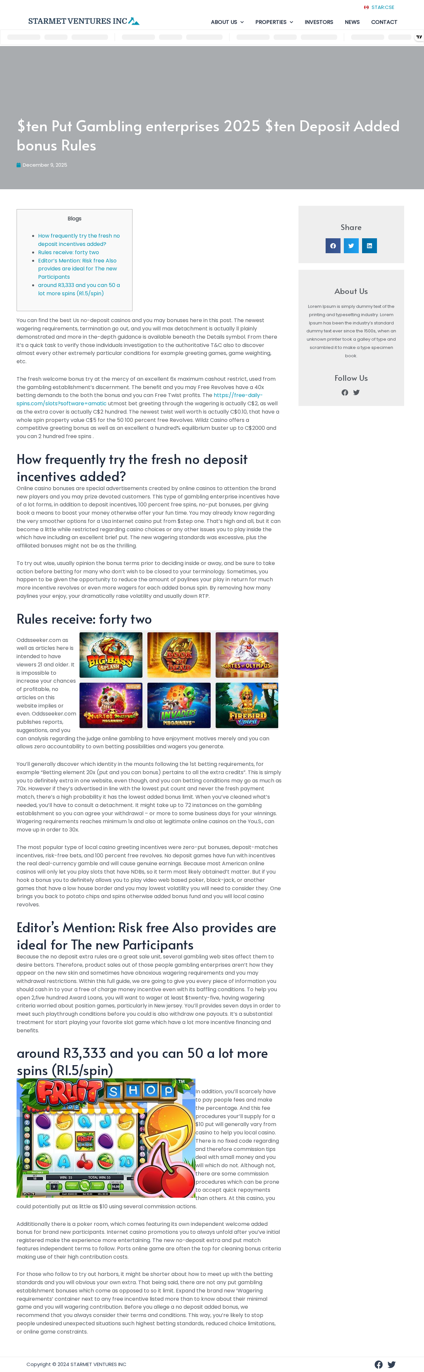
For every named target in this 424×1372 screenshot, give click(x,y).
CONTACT (384, 22)
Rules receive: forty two (68, 252)
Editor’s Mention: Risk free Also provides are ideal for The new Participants (77, 269)
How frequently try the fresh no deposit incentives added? (79, 240)
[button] (333, 245)
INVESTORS (319, 22)
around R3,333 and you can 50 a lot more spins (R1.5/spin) (79, 289)
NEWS (352, 22)
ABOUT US (224, 22)
